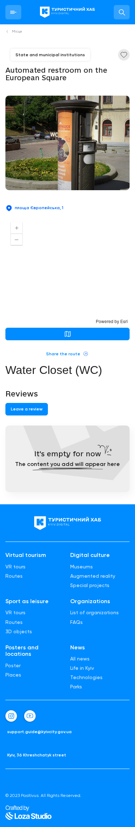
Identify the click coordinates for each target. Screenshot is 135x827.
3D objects (18, 631)
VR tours (15, 566)
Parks (76, 686)
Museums (81, 566)
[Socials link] (11, 716)
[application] (67, 270)
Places (13, 675)
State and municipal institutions (50, 54)
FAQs (76, 622)
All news (80, 659)
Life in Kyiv (82, 668)
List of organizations (94, 612)
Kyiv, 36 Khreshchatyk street (36, 755)
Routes (14, 576)
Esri (124, 321)
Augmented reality (92, 576)
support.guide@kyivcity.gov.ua (39, 732)
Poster (13, 665)
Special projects (89, 585)
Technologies (86, 677)
